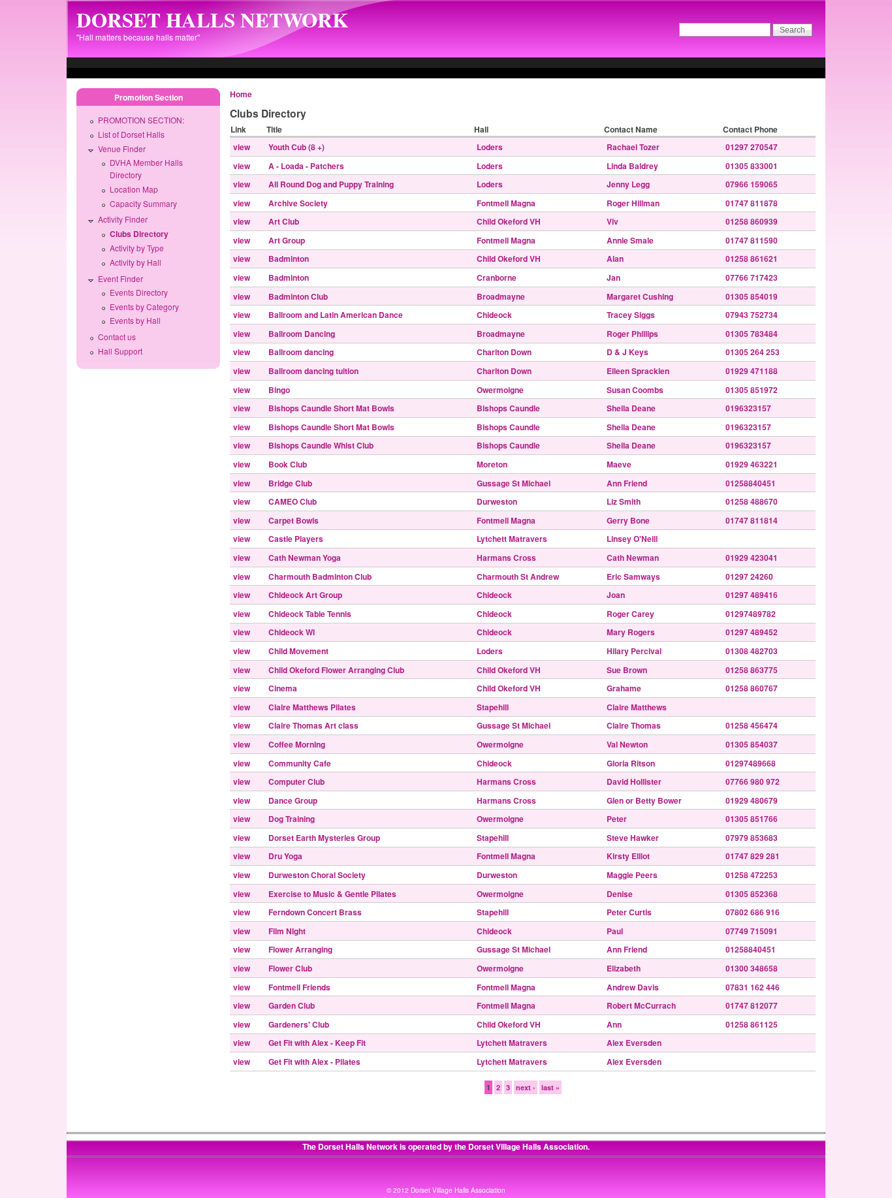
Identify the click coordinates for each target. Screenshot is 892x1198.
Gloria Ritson (631, 763)
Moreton (492, 464)
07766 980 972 (752, 781)
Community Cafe (299, 763)
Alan (615, 258)
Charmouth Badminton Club (320, 576)
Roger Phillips (632, 333)
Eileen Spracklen (638, 371)
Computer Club (296, 781)
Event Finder (120, 278)
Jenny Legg (628, 184)
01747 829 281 (752, 856)
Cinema (282, 688)
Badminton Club (298, 296)
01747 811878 (751, 203)
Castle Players (295, 538)
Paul (615, 931)
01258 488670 (751, 501)
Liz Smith (624, 501)
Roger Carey (630, 614)
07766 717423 (751, 277)
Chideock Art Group (305, 595)
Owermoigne (500, 390)
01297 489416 (751, 595)
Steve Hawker (633, 837)
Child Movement (298, 651)
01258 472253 (751, 875)
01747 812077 (751, 1005)
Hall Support (120, 350)
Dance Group (292, 800)
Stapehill (493, 707)
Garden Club (291, 1005)
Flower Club (290, 968)
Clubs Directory (139, 234)
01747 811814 (751, 520)
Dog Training (291, 819)
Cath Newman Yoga (304, 557)
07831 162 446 (752, 987)
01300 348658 (751, 968)
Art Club (283, 221)
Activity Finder (123, 219)
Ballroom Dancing (301, 333)
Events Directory (139, 292)
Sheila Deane (631, 408)
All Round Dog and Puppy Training (331, 184)
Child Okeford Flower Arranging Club (336, 670)
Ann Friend (627, 483)
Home (241, 94)
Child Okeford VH (509, 221)
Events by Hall (135, 320)
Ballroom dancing (301, 352)
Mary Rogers (631, 632)
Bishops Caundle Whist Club (321, 445)
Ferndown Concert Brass (315, 912)
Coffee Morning (296, 744)
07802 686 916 (752, 912)
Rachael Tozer (633, 147)
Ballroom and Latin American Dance (335, 315)
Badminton (288, 258)
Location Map (134, 189)
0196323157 (748, 408)
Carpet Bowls (293, 520)
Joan (616, 595)
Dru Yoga (285, 856)
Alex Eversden (634, 1042)
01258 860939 (751, 221)
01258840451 (750, 483)
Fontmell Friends (299, 987)
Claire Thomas (634, 725)
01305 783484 (751, 333)
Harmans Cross (506, 557)
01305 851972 (751, 390)
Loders (490, 147)
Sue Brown (627, 670)
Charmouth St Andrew (518, 576)
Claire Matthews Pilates (312, 707)
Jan (613, 277)
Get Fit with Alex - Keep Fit (317, 1042)
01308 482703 (751, 651)
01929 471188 (751, 371)
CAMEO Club (292, 501)
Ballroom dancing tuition (313, 371)
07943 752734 (751, 315)
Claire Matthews (637, 707)
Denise (620, 894)
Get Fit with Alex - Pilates (314, 1061)
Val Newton (627, 744)
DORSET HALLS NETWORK (212, 20)
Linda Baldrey (632, 166)
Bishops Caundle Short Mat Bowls (331, 408)
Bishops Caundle (508, 408)
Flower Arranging (300, 949)
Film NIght (287, 931)
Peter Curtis (629, 912)
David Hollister (634, 781)
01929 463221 (751, 464)
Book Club (287, 464)
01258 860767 (751, 688)
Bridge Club (290, 483)
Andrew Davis (633, 987)
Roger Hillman (633, 203)
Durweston (497, 501)
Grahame (624, 688)
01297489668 (750, 763)
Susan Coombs (635, 390)
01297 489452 (751, 632)
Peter (617, 819)
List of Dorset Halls (131, 134)
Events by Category (144, 306)
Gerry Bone (628, 520)
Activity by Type (137, 247)
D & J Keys (627, 352)
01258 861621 (751, 258)
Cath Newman (633, 557)
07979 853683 (751, 837)
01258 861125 (751, 1024)
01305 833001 (751, 166)
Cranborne (497, 277)
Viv (612, 221)
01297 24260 (749, 576)
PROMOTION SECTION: (141, 119)
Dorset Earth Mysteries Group (324, 837)
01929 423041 (751, 557)
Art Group (286, 240)
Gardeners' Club (298, 1024)
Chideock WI (291, 632)
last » (550, 1087)
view (241, 147)
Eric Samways (633, 576)
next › (525, 1087)
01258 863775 (751, 670)
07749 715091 (751, 931)
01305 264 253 (752, 352)
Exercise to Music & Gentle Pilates (332, 894)
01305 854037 (751, 744)
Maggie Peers (632, 875)
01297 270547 (751, 147)
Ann (614, 1024)
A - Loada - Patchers (306, 166)
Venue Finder (122, 148)
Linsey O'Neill (632, 538)
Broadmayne (501, 296)
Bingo (279, 390)
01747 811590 (751, 240)
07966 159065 (751, 184)
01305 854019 (751, 296)
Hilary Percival (634, 651)
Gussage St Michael (513, 483)
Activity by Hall (135, 262)
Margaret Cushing (640, 296)
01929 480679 (751, 800)
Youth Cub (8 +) (296, 147)
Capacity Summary (143, 203)
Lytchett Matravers (512, 538)
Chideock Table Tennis (309, 614)
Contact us (117, 336)
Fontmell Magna (506, 203)
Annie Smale (630, 240)
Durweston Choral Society (317, 875)
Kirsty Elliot (628, 856)
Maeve (619, 464)
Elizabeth (624, 968)
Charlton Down (504, 352)
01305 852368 (751, 894)
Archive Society (298, 203)
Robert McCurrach (641, 1005)
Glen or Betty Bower (644, 800)
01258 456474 (751, 725)
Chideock (494, 315)
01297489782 (750, 614)
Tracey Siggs (631, 315)
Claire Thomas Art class (313, 725)
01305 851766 (751, 819)
